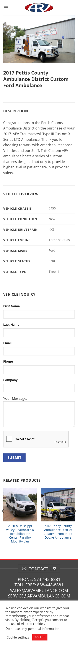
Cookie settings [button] (17, 637)
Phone (8, 361)
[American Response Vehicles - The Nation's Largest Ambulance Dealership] (39, 7)
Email (7, 343)
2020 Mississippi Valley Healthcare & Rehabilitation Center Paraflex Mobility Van (20, 533)
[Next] (74, 519)
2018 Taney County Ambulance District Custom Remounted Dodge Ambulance (58, 531)
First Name (11, 306)
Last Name (11, 324)
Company (10, 380)
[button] (5, 7)
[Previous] (3, 519)
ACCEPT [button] (40, 637)
